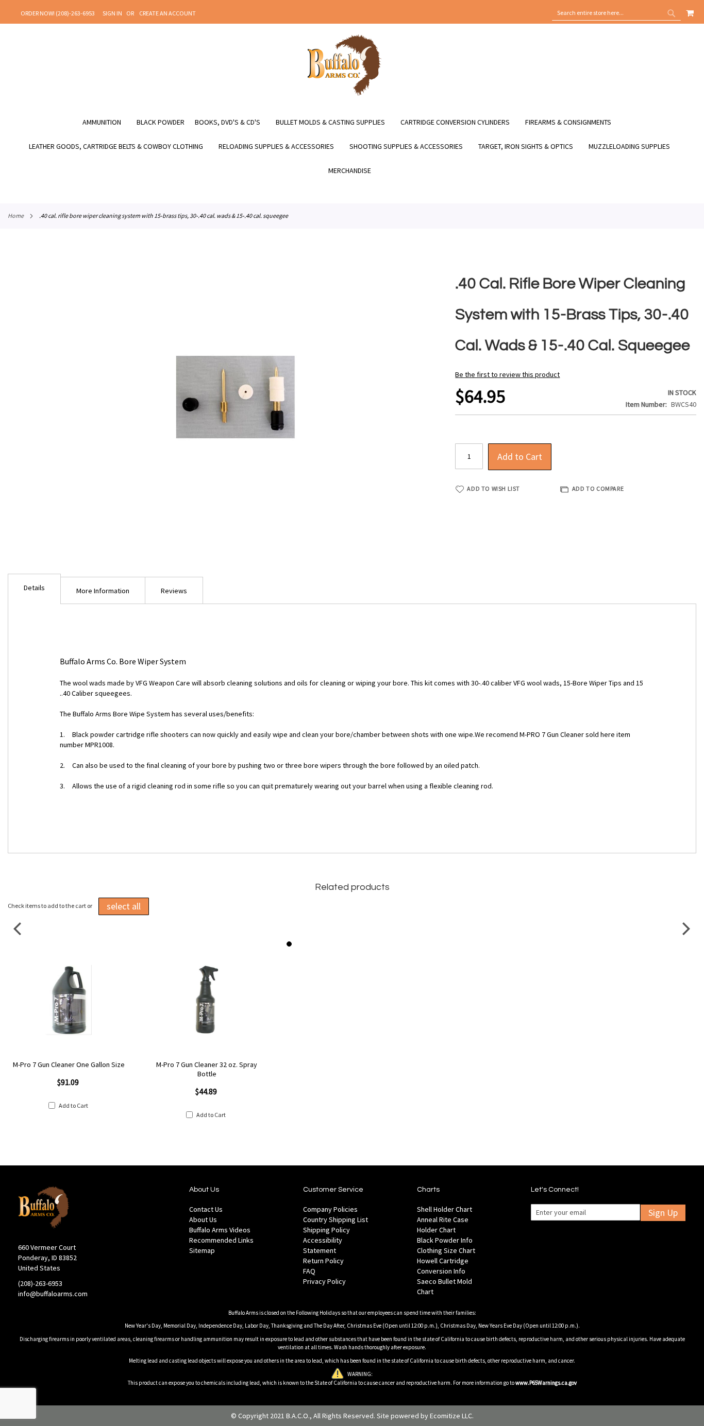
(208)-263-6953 (40, 1283)
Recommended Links (221, 1240)
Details (34, 587)
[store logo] (344, 94)
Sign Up (663, 1212)
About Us (203, 1219)
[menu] (352, 146)
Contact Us (206, 1209)
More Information (102, 590)
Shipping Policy (326, 1229)
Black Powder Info (445, 1240)
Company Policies (330, 1209)
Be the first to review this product (507, 374)
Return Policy (323, 1260)
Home (16, 215)
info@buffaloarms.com (53, 1293)
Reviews (174, 590)
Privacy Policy (324, 1281)
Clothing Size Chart (446, 1250)
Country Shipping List (335, 1219)
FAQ (309, 1271)
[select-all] (123, 906)
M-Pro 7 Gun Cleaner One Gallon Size (69, 1064)
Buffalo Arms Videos (219, 1229)
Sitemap (202, 1250)
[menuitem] (106, 122)
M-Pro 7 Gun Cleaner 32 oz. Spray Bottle (206, 1069)
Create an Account (167, 13)
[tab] (34, 589)
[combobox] (616, 13)
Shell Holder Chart (444, 1209)
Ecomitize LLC (451, 1415)
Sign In (112, 13)
